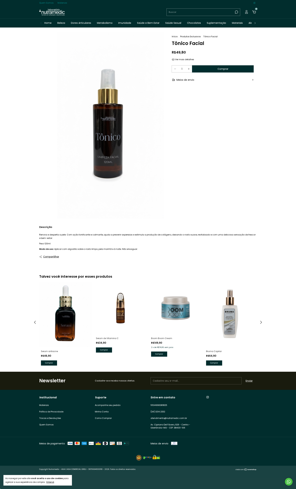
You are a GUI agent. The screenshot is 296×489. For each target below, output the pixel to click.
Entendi (50, 482)
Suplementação (216, 23)
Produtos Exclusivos (190, 36)
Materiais (62, 2)
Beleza (61, 23)
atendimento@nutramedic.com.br (169, 418)
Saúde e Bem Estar (148, 23)
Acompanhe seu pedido (107, 405)
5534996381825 (159, 405)
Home (48, 23)
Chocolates (194, 23)
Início (175, 36)
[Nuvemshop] (246, 469)
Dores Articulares (81, 23)
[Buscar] (236, 12)
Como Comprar (103, 418)
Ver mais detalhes (184, 59)
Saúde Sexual (173, 23)
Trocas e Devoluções (50, 418)
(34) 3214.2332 (158, 411)
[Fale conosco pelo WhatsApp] (289, 482)
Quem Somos (46, 2)
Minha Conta (102, 411)
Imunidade (124, 23)
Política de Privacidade (51, 411)
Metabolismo (105, 23)
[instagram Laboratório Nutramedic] (254, 2)
